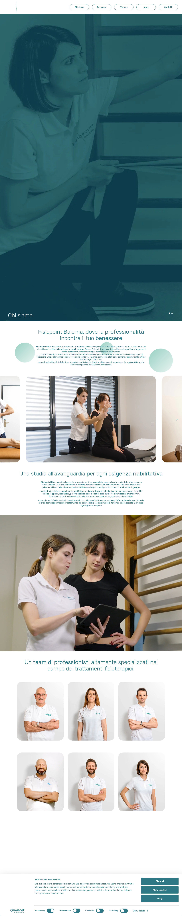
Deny (159, 898)
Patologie (101, 9)
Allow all (160, 881)
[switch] (76, 911)
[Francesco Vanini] (40, 711)
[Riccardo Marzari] (141, 852)
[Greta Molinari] (141, 781)
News (146, 9)
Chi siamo (79, 9)
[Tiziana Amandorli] (91, 711)
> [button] (177, 419)
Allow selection (160, 890)
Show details (139, 911)
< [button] (4, 419)
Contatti (168, 9)
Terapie (124, 9)
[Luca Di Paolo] (91, 781)
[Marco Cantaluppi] (40, 781)
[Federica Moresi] (40, 852)
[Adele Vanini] (91, 852)
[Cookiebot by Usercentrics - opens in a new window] (17, 911)
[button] (169, 313)
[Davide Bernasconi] (141, 711)
